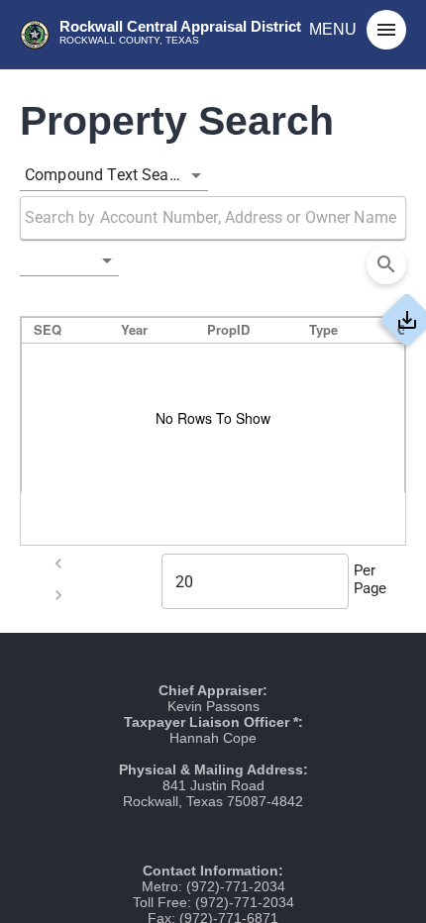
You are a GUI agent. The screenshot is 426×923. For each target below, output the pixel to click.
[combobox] (69, 260)
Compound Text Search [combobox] (108, 174)
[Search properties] (386, 264)
